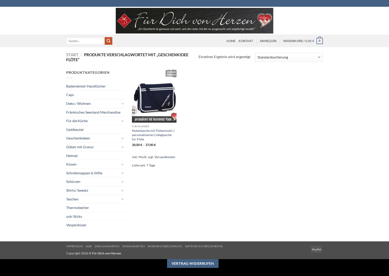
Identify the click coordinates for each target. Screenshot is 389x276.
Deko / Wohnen (78, 103)
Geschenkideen (78, 138)
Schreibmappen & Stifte (84, 173)
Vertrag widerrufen (193, 263)
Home (230, 41)
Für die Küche (77, 121)
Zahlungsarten (107, 246)
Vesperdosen (76, 225)
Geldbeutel (75, 129)
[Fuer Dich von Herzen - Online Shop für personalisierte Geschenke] (194, 21)
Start (72, 54)
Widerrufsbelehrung (165, 246)
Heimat (72, 155)
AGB (89, 246)
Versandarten (133, 246)
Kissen (71, 164)
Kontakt (246, 41)
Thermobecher (77, 207)
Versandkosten (164, 157)
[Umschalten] (122, 103)
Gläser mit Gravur (80, 147)
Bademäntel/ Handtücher (86, 86)
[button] (268, 40)
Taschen (72, 199)
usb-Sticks (74, 216)
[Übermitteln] (108, 41)
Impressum (74, 246)
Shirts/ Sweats (77, 190)
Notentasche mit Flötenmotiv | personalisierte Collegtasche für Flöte (153, 135)
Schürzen (73, 181)
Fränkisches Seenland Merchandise (93, 112)
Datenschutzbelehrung (204, 246)
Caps (70, 94)
